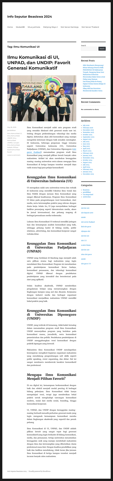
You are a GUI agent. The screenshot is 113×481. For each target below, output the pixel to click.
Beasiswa (86, 190)
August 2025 (87, 139)
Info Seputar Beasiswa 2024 (29, 16)
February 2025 (88, 153)
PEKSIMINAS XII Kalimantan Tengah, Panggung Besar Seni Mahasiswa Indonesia (93, 72)
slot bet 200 (85, 208)
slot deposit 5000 (87, 213)
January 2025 (87, 155)
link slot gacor (86, 227)
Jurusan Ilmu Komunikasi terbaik (13, 145)
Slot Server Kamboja (69, 27)
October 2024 (87, 160)
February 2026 (88, 128)
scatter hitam (85, 245)
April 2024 (86, 167)
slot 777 (84, 240)
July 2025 (86, 142)
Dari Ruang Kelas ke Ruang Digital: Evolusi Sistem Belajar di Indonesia (94, 84)
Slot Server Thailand (90, 27)
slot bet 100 (85, 236)
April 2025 (86, 149)
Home (10, 27)
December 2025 (88, 130)
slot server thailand (88, 222)
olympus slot (85, 231)
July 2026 (86, 125)
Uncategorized (88, 195)
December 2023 (88, 174)
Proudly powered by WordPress (40, 471)
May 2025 (86, 146)
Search (83, 46)
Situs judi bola (34, 27)
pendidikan (11, 130)
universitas (87, 197)
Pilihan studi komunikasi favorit (13, 149)
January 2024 (87, 172)
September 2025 (88, 137)
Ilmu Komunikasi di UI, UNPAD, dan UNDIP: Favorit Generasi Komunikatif (38, 62)
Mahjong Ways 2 (50, 27)
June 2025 (86, 144)
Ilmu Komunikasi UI (14, 133)
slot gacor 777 (86, 264)
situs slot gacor (86, 254)
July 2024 (86, 165)
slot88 (83, 217)
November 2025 (88, 132)
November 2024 (88, 158)
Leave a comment (13, 155)
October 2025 (87, 135)
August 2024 (87, 162)
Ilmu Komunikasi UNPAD (11, 140)
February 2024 (88, 169)
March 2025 (87, 151)
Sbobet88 (20, 27)
